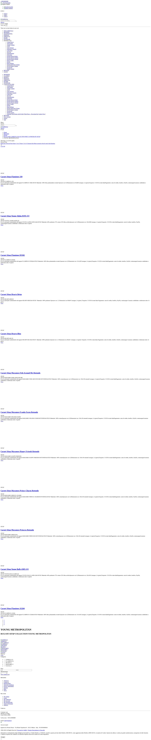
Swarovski (9, 67)
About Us (6, 680)
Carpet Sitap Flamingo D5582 (13, 255)
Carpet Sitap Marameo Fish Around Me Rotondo (20, 373)
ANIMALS (3, 641)
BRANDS (6, 115)
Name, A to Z (16, 143)
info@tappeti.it (8, 720)
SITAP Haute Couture (12, 66)
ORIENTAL (7, 80)
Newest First (9, 143)
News (5, 690)
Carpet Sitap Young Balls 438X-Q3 (15, 569)
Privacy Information (9, 686)
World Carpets (10, 69)
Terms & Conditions (9, 685)
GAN (8, 46)
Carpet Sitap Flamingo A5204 (13, 608)
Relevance (3, 143)
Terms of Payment (8, 703)
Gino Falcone (10, 47)
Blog (5, 689)
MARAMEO (4, 649)
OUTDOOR (7, 83)
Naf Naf (9, 52)
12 (1, 146)
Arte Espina (10, 43)
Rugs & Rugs (10, 63)
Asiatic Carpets (10, 45)
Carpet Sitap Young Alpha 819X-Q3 (15, 216)
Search (5, 118)
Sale (5, 119)
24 (3, 146)
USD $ (5, 16)
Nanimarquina (10, 53)
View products (5, 674)
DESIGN (6, 77)
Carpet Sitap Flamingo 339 (11, 177)
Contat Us (6, 682)
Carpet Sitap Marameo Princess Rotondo (17, 530)
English (11, 7)
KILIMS (6, 81)
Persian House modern (12, 57)
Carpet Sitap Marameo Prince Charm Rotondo (20, 491)
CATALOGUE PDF (9, 84)
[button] (7, 40)
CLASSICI (6, 76)
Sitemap (6, 687)
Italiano (11, 8)
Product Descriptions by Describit (36, 730)
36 (4, 146)
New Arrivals (7, 117)
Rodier (8, 62)
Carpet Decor (10, 42)
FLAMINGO (4, 644)
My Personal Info (8, 702)
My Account (7, 701)
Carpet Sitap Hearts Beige (11, 294)
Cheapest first (30, 143)
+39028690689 (4, 1)
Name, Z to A (23, 143)
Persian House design (12, 56)
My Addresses (7, 699)
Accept (2, 737)
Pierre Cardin (10, 60)
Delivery (6, 705)
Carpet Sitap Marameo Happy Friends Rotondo (20, 451)
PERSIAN (6, 78)
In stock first (47, 143)
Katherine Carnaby (11, 49)
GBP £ (5, 15)
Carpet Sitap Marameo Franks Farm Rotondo (19, 412)
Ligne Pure (9, 50)
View (2, 185)
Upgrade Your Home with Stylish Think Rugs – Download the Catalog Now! (26, 114)
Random (53, 143)
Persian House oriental (12, 59)
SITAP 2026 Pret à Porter (13, 64)
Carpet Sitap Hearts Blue (11, 334)
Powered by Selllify (22, 730)
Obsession (9, 55)
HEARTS (3, 647)
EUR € (5, 13)
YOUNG (3, 652)
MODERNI (7, 74)
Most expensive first (39, 143)
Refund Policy (7, 683)
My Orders (6, 696)
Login (5, 698)
